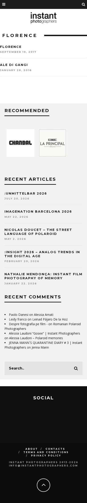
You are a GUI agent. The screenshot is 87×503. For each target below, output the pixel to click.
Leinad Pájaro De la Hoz (50, 319)
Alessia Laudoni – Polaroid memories (36, 338)
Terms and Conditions (46, 452)
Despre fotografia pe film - (28, 324)
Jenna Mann (40, 347)
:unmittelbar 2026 (25, 193)
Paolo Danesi (18, 314)
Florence (11, 47)
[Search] (83, 4)
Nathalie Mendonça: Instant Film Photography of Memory (43, 276)
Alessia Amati (43, 314)
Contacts (55, 449)
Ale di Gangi (14, 65)
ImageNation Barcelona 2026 (38, 211)
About (31, 449)
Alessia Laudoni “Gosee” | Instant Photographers (44, 333)
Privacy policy (46, 455)
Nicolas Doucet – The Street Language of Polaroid (38, 232)
